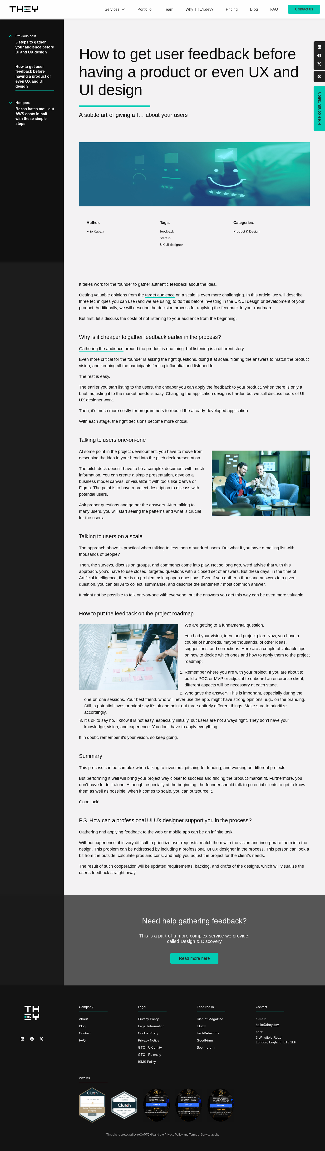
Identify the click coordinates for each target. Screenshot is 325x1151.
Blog (82, 1026)
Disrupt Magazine (210, 1019)
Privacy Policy (148, 1019)
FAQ (82, 1040)
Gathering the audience (101, 348)
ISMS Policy (147, 1062)
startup (165, 238)
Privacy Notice (148, 1040)
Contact (85, 1033)
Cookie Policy (148, 1033)
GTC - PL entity (149, 1054)
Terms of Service (200, 1134)
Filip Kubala (95, 231)
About (83, 1019)
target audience (160, 295)
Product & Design (246, 231)
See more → (206, 1047)
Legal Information (151, 1026)
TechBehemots (208, 1033)
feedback (167, 231)
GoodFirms (205, 1040)
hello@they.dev (267, 1025)
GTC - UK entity (150, 1047)
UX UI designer (171, 245)
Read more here (194, 958)
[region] (32, 585)
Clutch (201, 1026)
